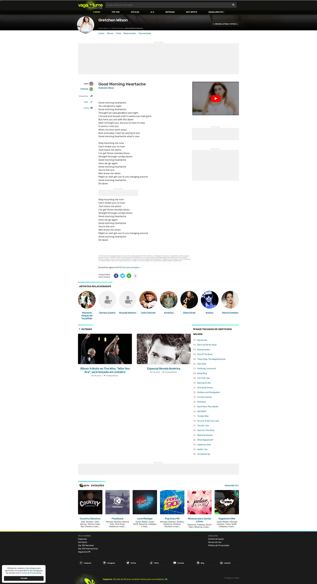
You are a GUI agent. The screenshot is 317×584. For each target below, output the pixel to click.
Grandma (201, 402)
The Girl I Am (203, 425)
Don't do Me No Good (206, 345)
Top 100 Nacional (86, 545)
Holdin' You (202, 449)
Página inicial (103, 28)
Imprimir (87, 108)
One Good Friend (205, 387)
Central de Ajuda (216, 539)
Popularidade (145, 33)
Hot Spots (191, 12)
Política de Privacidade (218, 545)
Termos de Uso (214, 542)
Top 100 (116, 12)
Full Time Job (203, 378)
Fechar (24, 578)
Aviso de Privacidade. (32, 573)
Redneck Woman (205, 435)
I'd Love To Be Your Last (208, 421)
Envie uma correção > (130, 267)
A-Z (152, 12)
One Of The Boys (205, 354)
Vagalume (90, 5)
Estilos (135, 12)
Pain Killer (201, 364)
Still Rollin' (202, 411)
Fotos (118, 33)
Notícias (170, 12)
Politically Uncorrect (206, 368)
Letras (101, 33)
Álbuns (110, 33)
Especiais (82, 539)
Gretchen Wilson (113, 20)
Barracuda (202, 340)
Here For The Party (205, 430)
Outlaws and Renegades (208, 392)
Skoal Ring (202, 373)
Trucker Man (203, 416)
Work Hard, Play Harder (207, 406)
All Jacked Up (203, 454)
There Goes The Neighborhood (211, 359)
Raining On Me (204, 383)
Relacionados (130, 33)
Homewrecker (203, 349)
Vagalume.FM (215, 12)
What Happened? (205, 440)
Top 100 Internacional (88, 548)
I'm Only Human (204, 397)
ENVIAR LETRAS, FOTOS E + (226, 24)
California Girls (204, 445)
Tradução (84, 89)
